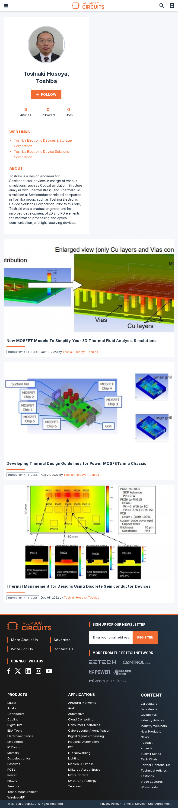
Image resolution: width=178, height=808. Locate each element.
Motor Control (78, 775)
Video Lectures (152, 781)
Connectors (16, 714)
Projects (147, 748)
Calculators (149, 703)
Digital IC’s (14, 725)
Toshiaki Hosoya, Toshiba (80, 352)
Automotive (76, 714)
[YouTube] (49, 671)
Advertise (62, 640)
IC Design (14, 747)
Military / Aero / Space (84, 769)
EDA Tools (14, 730)
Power (12, 775)
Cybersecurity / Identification (89, 730)
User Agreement (159, 803)
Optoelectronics (19, 758)
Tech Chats (149, 759)
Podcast (147, 742)
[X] (18, 671)
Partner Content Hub (156, 765)
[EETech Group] (102, 662)
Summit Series (151, 754)
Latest (11, 702)
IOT (70, 747)
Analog (12, 708)
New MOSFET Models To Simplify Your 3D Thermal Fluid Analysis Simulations (81, 340)
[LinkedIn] (28, 671)
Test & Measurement (22, 792)
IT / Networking (79, 753)
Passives (13, 764)
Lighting (73, 758)
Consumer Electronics (84, 725)
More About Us (24, 640)
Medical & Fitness (81, 764)
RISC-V (12, 780)
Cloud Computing (80, 719)
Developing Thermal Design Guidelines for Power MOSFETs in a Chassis (76, 463)
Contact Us (64, 649)
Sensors (13, 786)
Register (145, 637)
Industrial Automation (83, 741)
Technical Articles (154, 770)
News (145, 737)
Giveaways (149, 715)
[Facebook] (8, 671)
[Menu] (6, 5)
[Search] (161, 5)
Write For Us (22, 649)
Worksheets (149, 787)
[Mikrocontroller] (107, 681)
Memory (13, 753)
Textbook (147, 776)
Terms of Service (134, 803)
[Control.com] (136, 662)
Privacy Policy (109, 803)
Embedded (15, 741)
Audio (72, 708)
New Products (151, 731)
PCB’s (11, 769)
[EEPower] (99, 672)
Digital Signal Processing (86, 736)
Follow (49, 94)
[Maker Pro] (122, 672)
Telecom (74, 786)
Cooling (13, 719)
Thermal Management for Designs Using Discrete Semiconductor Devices (78, 586)
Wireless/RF (16, 797)
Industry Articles (23, 352)
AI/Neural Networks (82, 702)
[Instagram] (38, 671)
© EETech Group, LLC (22, 803)
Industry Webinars (154, 726)
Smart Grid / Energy (82, 780)
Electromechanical (20, 736)
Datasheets (149, 709)
